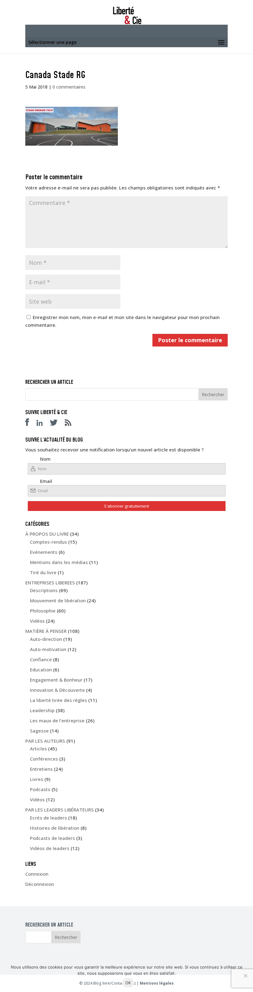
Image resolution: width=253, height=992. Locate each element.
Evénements (43, 552)
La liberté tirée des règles (58, 700)
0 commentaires (68, 87)
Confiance (41, 659)
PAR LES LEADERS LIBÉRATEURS (59, 810)
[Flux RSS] (71, 424)
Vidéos (37, 621)
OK (128, 982)
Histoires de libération (54, 828)
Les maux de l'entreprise (57, 720)
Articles (38, 748)
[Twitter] (57, 424)
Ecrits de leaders (48, 818)
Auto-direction (46, 639)
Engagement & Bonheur (56, 680)
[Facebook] (30, 424)
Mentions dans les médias (59, 562)
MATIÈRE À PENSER (46, 631)
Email (46, 481)
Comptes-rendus (48, 542)
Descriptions (44, 590)
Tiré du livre (43, 572)
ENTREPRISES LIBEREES (50, 582)
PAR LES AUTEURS (45, 741)
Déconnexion (39, 884)
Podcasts (40, 789)
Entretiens (41, 769)
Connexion (36, 874)
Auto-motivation (48, 649)
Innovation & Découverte (57, 690)
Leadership (42, 710)
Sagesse (39, 731)
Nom (45, 459)
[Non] (245, 976)
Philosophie (43, 611)
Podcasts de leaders (52, 838)
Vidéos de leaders (49, 848)
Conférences (44, 759)
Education (41, 669)
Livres (36, 779)
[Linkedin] (42, 424)
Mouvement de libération (58, 600)
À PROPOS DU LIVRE (47, 534)
